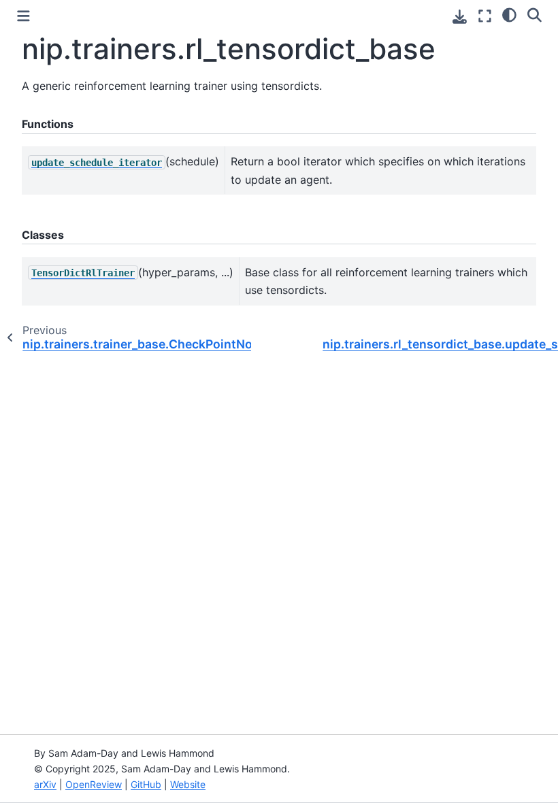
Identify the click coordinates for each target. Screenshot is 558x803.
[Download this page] (459, 16)
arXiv (45, 784)
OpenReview (93, 784)
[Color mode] (509, 14)
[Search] (534, 14)
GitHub (146, 784)
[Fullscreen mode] (484, 16)
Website (188, 784)
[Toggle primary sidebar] (23, 16)
